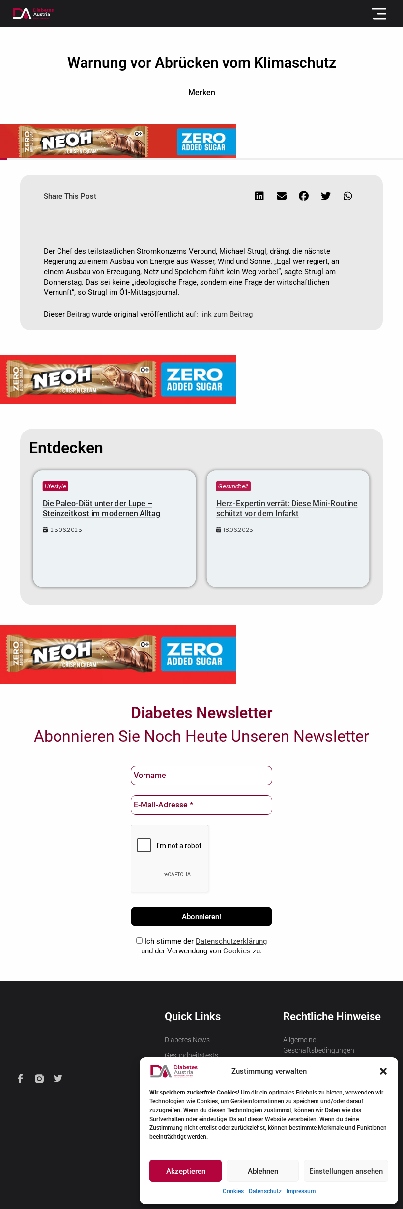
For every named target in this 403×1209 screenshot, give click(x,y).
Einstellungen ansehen (346, 1171)
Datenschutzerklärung (231, 941)
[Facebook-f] (20, 1078)
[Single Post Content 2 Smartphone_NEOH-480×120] (118, 653)
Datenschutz (265, 1191)
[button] (383, 1071)
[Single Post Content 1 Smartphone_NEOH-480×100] (118, 379)
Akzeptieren (185, 1171)
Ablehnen (263, 1171)
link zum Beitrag (226, 314)
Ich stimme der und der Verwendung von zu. (204, 946)
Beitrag (78, 314)
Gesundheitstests (191, 1055)
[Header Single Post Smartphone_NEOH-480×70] (118, 140)
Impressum (301, 1191)
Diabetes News (187, 1040)
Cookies (233, 1191)
